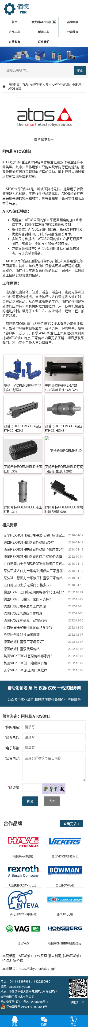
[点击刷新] (53, 788)
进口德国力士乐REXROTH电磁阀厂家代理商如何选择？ (36, 563)
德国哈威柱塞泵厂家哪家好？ (25, 641)
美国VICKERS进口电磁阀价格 (25, 662)
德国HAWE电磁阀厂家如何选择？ (28, 599)
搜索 (80, 70)
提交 (30, 801)
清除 (52, 801)
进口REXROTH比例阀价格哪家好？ (29, 542)
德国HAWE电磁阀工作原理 (23, 613)
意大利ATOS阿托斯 (43, 22)
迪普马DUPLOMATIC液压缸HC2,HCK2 (22, 428)
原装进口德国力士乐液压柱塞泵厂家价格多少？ (36, 577)
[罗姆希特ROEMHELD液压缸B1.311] (23, 490)
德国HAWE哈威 (23, 856)
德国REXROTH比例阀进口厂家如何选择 (33, 556)
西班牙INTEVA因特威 (23, 914)
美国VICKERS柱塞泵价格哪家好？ (29, 655)
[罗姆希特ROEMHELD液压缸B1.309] (23, 450)
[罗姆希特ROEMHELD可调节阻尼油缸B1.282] (64, 450)
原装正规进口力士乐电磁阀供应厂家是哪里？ (36, 570)
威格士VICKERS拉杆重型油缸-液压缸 (22, 387)
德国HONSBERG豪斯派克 (64, 943)
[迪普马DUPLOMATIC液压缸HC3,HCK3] (64, 409)
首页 (14, 22)
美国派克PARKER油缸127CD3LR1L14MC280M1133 (64, 387)
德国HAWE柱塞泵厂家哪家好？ (26, 620)
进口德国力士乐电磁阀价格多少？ (28, 584)
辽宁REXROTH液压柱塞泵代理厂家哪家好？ (36, 535)
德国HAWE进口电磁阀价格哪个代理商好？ (34, 592)
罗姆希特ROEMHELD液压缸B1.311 (23, 509)
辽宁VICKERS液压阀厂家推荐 (25, 670)
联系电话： (13, 737)
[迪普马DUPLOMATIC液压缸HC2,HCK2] (23, 409)
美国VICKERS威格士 (65, 856)
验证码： (15, 787)
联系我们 (43, 42)
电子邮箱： (13, 747)
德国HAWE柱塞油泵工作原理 (25, 606)
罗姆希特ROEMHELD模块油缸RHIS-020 (64, 509)
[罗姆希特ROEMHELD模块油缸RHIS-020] (64, 490)
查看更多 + (72, 823)
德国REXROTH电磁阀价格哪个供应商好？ (34, 549)
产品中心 (14, 32)
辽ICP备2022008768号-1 (32, 1002)
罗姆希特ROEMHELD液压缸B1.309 (23, 468)
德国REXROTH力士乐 (23, 885)
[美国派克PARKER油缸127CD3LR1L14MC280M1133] (64, 368)
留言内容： (13, 758)
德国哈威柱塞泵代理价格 (22, 648)
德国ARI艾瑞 (65, 914)
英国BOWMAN (65, 885)
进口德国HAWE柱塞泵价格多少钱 (28, 627)
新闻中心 (43, 32)
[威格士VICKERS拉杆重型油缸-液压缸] (23, 368)
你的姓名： (13, 727)
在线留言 (14, 42)
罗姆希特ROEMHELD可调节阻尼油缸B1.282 (64, 468)
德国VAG (23, 943)
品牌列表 (72, 22)
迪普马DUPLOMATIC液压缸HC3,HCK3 (63, 428)
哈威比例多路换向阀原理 (22, 634)
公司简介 (72, 32)
